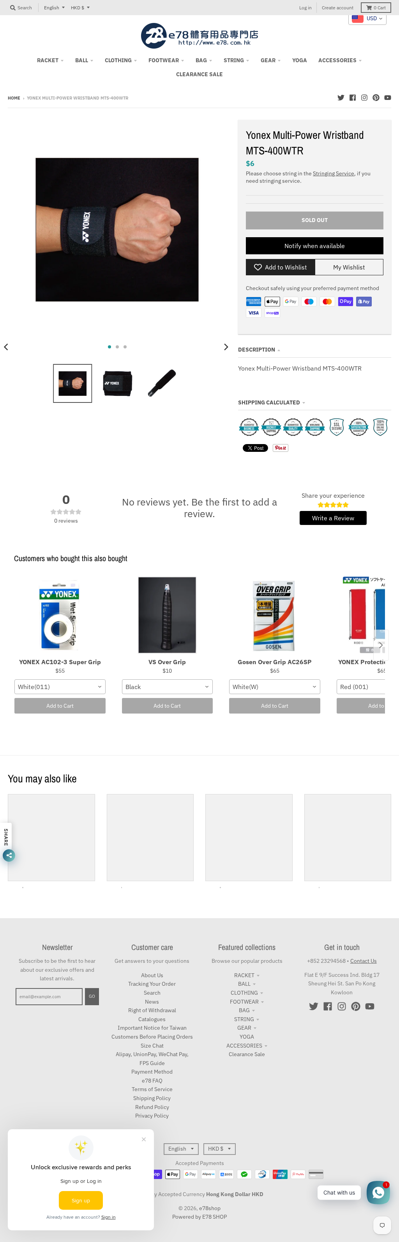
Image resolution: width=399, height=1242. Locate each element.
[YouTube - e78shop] (387, 97)
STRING (244, 1019)
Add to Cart (60, 705)
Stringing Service (333, 173)
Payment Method (152, 1071)
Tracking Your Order (152, 983)
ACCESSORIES (244, 1045)
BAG (244, 1010)
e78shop (210, 1208)
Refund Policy (152, 1107)
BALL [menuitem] (81, 60)
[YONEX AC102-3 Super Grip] (60, 615)
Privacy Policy (152, 1115)
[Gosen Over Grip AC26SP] (274, 615)
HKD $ (77, 7)
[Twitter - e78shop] (340, 97)
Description (256, 349)
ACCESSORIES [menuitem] (337, 60)
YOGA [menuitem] (299, 60)
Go (92, 996)
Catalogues (152, 1019)
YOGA (247, 1036)
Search (152, 992)
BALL (244, 983)
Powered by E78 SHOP (199, 1216)
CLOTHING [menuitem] (118, 60)
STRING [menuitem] (234, 60)
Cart (380, 7)
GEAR (244, 1027)
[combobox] (60, 686)
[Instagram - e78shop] (364, 97)
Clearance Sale (247, 1054)
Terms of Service (152, 1089)
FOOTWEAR (244, 1001)
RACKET (244, 975)
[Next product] (381, 645)
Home (14, 98)
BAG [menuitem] (201, 60)
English (51, 7)
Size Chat (152, 1045)
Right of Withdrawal (152, 1010)
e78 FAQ (152, 1080)
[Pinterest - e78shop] (376, 97)
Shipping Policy (152, 1098)
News (152, 1001)
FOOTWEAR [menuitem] (163, 60)
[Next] (225, 346)
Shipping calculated (269, 402)
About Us (152, 975)
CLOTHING (244, 992)
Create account (337, 7)
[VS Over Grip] (167, 615)
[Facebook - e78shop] (352, 97)
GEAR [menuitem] (268, 60)
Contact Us (363, 960)
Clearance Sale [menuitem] (199, 74)
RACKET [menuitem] (47, 60)
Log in (305, 7)
